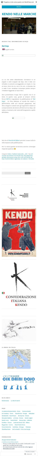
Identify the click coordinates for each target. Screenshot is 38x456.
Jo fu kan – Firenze (18, 418)
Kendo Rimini (14, 420)
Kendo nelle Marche (19, 14)
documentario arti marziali (13, 155)
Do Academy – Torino (7, 413)
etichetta (4, 157)
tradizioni (25, 159)
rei (21, 159)
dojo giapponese (28, 155)
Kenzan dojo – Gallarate (25, 420)
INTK (8, 99)
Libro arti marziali (25, 157)
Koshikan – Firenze (7, 422)
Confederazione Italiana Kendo (10, 442)
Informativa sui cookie (8, 448)
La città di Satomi (15, 400)
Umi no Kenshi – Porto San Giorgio (21, 429)
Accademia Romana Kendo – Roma (11, 411)
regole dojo (17, 159)
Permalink (31, 159)
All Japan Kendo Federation (9, 439)
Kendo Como (5, 420)
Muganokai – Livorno (7, 425)
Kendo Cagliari (29, 418)
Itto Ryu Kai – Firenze (23, 415)
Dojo (22, 155)
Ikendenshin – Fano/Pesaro (9, 415)
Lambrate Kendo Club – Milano (21, 422)
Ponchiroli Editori (14, 140)
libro (19, 157)
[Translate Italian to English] (3, 49)
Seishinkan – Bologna (18, 427)
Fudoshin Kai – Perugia (21, 413)
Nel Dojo (5, 46)
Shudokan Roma (6, 429)
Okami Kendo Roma (20, 425)
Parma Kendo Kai (6, 427)
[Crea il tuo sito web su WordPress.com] (19, 2)
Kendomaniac (5, 400)
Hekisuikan (31, 413)
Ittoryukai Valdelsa (7, 418)
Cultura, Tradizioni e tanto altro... (16, 154)
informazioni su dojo (12, 157)
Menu (19, 7)
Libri (26, 154)
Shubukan (28, 427)
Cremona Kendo (26, 411)
